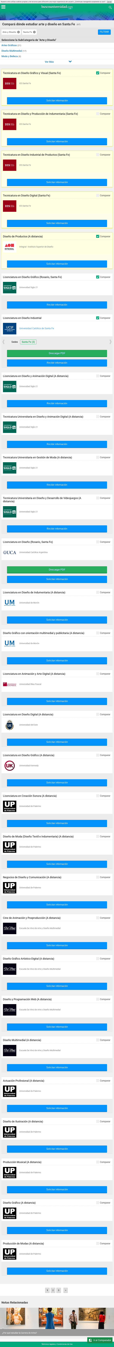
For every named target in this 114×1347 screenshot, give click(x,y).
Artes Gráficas (9, 45)
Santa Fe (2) (28, 342)
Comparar (105, 73)
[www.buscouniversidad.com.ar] (57, 8)
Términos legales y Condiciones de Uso (57, 1344)
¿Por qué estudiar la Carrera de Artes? (19, 1333)
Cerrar (109, 2)
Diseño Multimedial (12, 50)
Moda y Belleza (9, 56)
